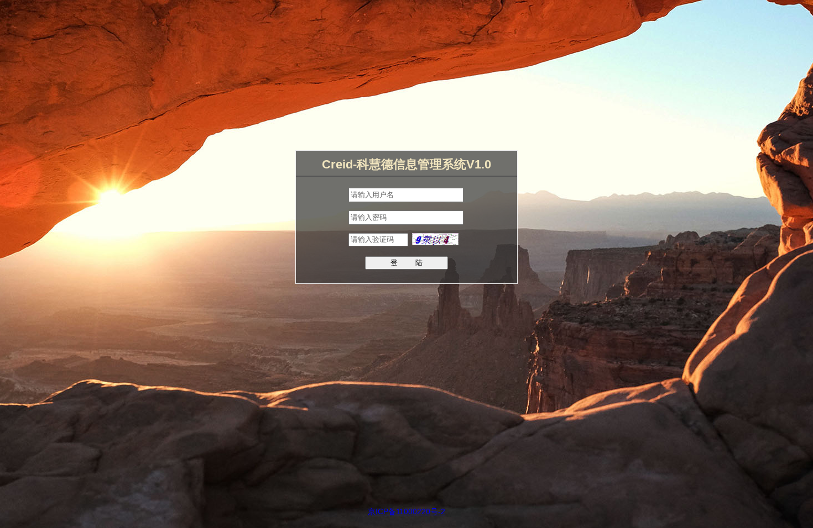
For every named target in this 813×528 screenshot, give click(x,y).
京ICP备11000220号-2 (406, 511)
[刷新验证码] (435, 242)
